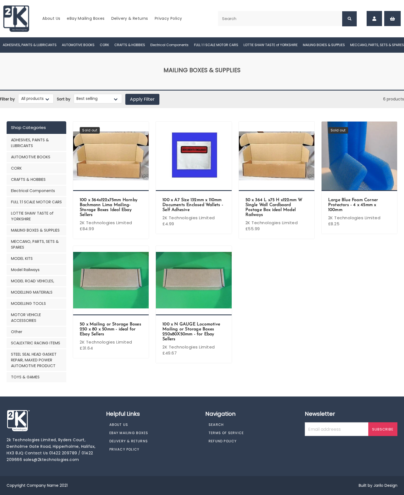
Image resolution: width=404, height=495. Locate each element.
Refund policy (223, 441)
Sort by (63, 99)
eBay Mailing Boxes (85, 18)
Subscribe (383, 429)
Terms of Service (226, 433)
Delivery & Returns (129, 18)
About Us (51, 18)
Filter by (7, 99)
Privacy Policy (168, 18)
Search (216, 424)
